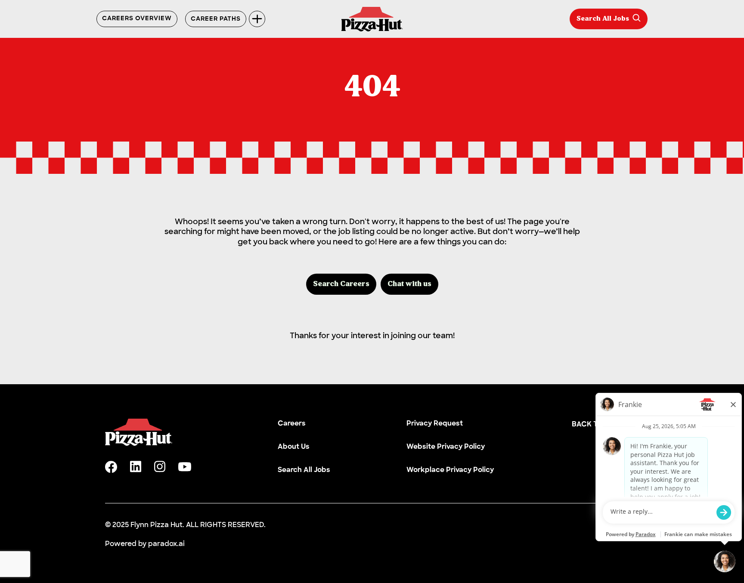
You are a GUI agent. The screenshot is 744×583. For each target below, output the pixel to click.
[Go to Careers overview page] (372, 19)
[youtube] (184, 467)
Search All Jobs (603, 18)
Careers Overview (137, 19)
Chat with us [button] (409, 284)
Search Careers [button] (341, 284)
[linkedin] (135, 466)
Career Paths (216, 19)
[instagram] (159, 466)
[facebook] (111, 467)
